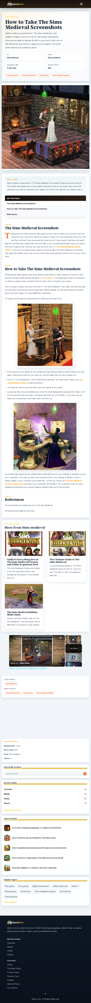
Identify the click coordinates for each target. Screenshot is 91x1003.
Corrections (12, 988)
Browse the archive (12, 810)
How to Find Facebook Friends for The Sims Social (33, 838)
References (12, 214)
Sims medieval (12, 16)
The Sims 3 (48, 278)
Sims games (44, 75)
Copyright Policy (14, 968)
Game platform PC (29, 75)
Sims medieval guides (61, 75)
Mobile (45, 794)
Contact (10, 980)
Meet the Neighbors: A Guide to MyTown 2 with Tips (34, 868)
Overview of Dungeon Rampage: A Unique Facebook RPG (36, 828)
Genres (45, 803)
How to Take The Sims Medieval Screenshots (27, 209)
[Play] (73, 657)
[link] (12, 638)
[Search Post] (85, 773)
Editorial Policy (13, 984)
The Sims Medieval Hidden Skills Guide (22, 613)
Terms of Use (13, 976)
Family (45, 799)
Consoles (45, 789)
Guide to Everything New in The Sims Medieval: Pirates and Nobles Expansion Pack (22, 562)
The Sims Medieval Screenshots (21, 203)
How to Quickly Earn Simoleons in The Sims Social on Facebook (39, 848)
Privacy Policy (13, 972)
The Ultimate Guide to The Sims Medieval (64, 560)
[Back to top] (45, 993)
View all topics (10, 902)
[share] (60, 638)
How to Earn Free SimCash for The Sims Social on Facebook (37, 858)
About (9, 965)
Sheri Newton (13, 58)
